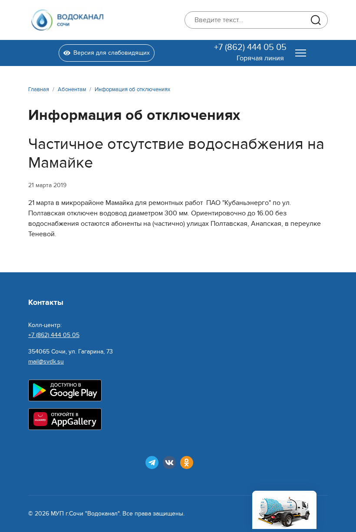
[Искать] (315, 20)
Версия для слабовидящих (111, 52)
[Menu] (300, 53)
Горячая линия (260, 58)
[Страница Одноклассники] (186, 462)
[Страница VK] (169, 462)
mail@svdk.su (46, 361)
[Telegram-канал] (151, 462)
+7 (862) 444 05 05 (250, 47)
